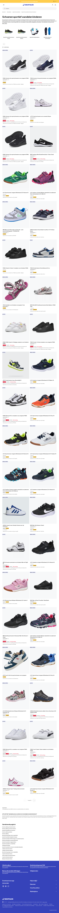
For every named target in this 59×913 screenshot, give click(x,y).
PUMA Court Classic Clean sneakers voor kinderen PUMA (42, 750)
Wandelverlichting (6, 845)
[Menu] (3, 4)
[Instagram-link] (8, 886)
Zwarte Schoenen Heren (7, 853)
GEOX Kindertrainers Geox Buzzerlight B (12, 380)
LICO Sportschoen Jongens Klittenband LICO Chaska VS (43, 453)
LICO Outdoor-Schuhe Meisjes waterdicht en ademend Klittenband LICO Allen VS (43, 636)
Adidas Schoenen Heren (7, 848)
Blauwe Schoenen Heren (7, 858)
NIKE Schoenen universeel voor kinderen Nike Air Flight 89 (15, 563)
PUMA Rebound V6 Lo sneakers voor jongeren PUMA (15, 415)
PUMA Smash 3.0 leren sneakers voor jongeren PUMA (42, 342)
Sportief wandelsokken (34, 37)
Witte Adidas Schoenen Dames (8, 855)
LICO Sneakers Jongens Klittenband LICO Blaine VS (42, 380)
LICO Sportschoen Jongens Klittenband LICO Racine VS (15, 192)
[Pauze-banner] (54, 1)
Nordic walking (5, 833)
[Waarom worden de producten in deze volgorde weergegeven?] (2, 47)
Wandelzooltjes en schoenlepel (47, 38)
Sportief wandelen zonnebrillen (8, 843)
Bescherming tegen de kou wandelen (10, 835)
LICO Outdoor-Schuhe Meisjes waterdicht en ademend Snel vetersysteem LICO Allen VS (43, 193)
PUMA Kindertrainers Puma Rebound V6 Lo (40, 268)
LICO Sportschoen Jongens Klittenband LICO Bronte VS (15, 453)
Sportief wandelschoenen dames (21, 38)
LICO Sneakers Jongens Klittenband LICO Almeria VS (42, 489)
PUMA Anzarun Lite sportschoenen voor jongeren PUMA (16, 78)
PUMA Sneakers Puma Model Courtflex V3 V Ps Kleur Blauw (42, 230)
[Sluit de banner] (56, 1)
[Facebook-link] (3, 886)
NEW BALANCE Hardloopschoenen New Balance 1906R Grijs (43, 305)
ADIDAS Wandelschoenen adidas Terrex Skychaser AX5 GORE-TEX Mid (43, 711)
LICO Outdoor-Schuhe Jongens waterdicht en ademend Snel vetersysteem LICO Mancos (16, 490)
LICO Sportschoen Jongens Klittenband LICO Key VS (42, 415)
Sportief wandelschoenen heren (8, 38)
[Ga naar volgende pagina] (34, 800)
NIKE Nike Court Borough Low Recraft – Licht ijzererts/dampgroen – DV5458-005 (13, 230)
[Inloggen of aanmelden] (52, 4)
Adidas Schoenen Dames (7, 850)
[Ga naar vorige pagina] (25, 800)
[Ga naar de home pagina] (28, 5)
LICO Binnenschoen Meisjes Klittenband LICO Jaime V (15, 600)
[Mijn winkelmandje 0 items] (55, 4)
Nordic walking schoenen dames (9, 828)
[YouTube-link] (6, 886)
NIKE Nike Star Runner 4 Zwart (37, 525)
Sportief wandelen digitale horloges (9, 837)
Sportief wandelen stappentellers (9, 842)
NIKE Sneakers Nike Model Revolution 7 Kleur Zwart (42, 154)
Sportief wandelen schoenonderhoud (10, 840)
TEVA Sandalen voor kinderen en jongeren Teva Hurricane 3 (14, 305)
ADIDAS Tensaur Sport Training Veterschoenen (13, 788)
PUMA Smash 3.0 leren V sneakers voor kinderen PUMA (15, 268)
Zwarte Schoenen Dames (7, 857)
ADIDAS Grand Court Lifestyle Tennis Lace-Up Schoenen (13, 526)
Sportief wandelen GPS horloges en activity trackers (13, 838)
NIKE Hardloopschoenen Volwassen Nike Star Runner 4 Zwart (15, 636)
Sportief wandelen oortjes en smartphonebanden (12, 847)
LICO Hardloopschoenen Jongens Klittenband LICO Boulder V (42, 789)
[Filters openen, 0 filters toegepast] (4, 44)
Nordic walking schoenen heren (8, 826)
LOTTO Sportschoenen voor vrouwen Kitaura (40, 116)
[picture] (15, 63)
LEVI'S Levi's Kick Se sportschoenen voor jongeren (14, 675)
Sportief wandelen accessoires (8, 830)
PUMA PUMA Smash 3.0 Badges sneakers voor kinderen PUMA (16, 343)
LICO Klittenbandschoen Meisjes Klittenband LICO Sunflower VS (14, 711)
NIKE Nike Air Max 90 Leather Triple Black (39, 600)
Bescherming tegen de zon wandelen (10, 852)
